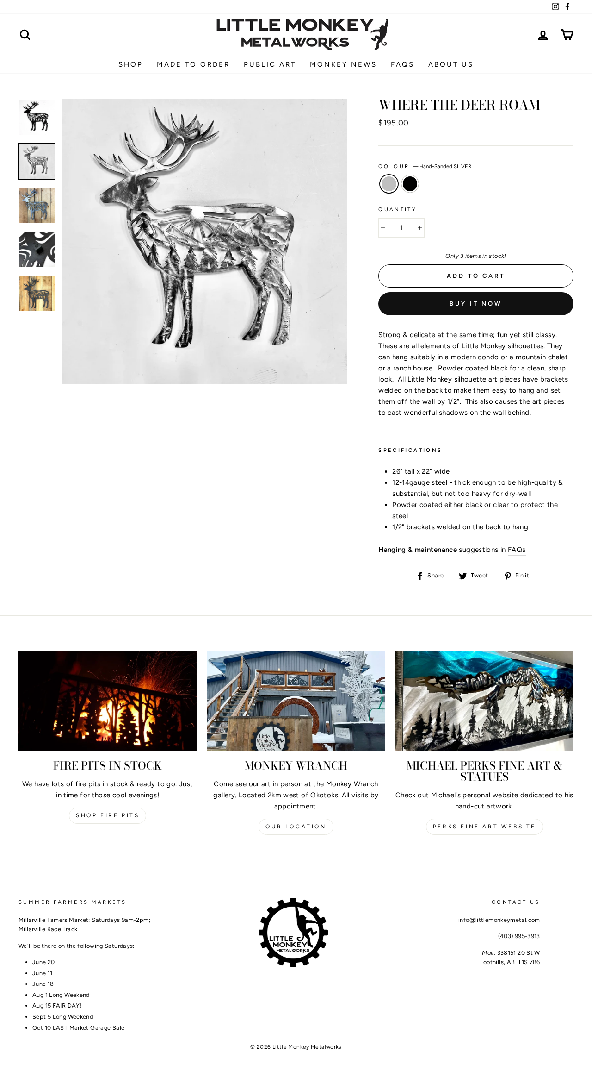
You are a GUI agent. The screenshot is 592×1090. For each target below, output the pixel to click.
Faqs (402, 64)
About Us (451, 64)
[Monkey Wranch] (296, 701)
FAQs (517, 549)
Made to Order (193, 64)
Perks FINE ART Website (484, 826)
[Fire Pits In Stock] (107, 701)
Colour (424, 166)
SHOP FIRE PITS (107, 815)
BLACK (410, 184)
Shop (130, 64)
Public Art (270, 64)
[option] (205, 241)
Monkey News (343, 64)
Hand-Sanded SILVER (389, 184)
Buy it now (476, 303)
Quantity (397, 209)
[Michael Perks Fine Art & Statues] (484, 701)
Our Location (295, 826)
